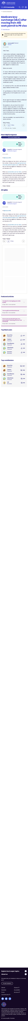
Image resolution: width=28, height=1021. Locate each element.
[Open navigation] (2, 7)
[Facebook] (2, 998)
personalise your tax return (14, 171)
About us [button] (4, 974)
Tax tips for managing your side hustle (11, 301)
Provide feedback (7, 983)
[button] (25, 7)
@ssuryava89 (7, 157)
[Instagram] (10, 998)
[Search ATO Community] (19, 7)
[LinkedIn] (6, 998)
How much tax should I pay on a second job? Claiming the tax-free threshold (12, 320)
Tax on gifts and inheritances (10, 310)
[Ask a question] (22, 7)
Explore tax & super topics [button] (10, 971)
